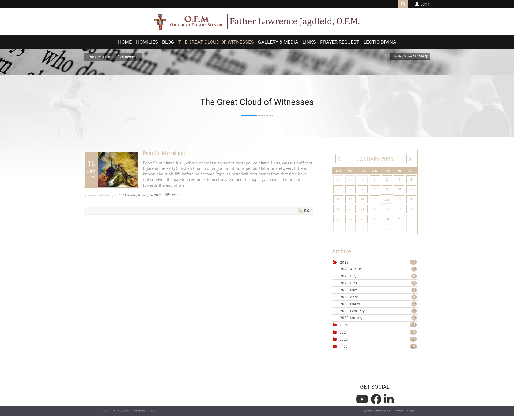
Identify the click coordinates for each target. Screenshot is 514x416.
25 (411, 209)
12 (338, 199)
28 (362, 219)
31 (362, 179)
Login (425, 4)
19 (338, 209)
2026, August (378, 269)
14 (362, 199)
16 (387, 199)
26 (338, 219)
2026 (344, 262)
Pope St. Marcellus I (164, 153)
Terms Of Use (404, 411)
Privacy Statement (376, 411)
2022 (343, 346)
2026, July (378, 276)
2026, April (378, 296)
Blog (168, 42)
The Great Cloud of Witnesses (216, 42)
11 (411, 189)
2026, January (378, 317)
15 (375, 199)
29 (338, 179)
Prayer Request (339, 42)
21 (362, 209)
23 (387, 209)
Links (309, 42)
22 (375, 209)
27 (350, 219)
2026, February (378, 310)
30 (350, 179)
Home (125, 42)
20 (350, 209)
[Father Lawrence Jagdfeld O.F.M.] (257, 22)
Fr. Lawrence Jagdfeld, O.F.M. (103, 195)
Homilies (147, 42)
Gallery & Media (278, 42)
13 (350, 199)
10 (399, 189)
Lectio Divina (380, 42)
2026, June (378, 283)
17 (399, 199)
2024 (343, 332)
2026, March (378, 303)
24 (399, 209)
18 (411, 199)
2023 (343, 339)
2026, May (378, 290)
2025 (343, 325)
